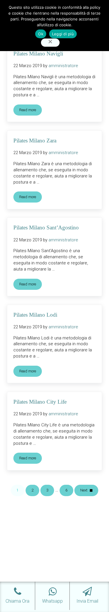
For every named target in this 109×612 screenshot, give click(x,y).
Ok (40, 34)
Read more (30, 111)
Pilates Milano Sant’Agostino (46, 227)
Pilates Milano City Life (40, 402)
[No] (50, 43)
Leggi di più (63, 34)
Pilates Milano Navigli (38, 53)
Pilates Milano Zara (34, 140)
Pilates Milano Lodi (35, 315)
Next (83, 490)
